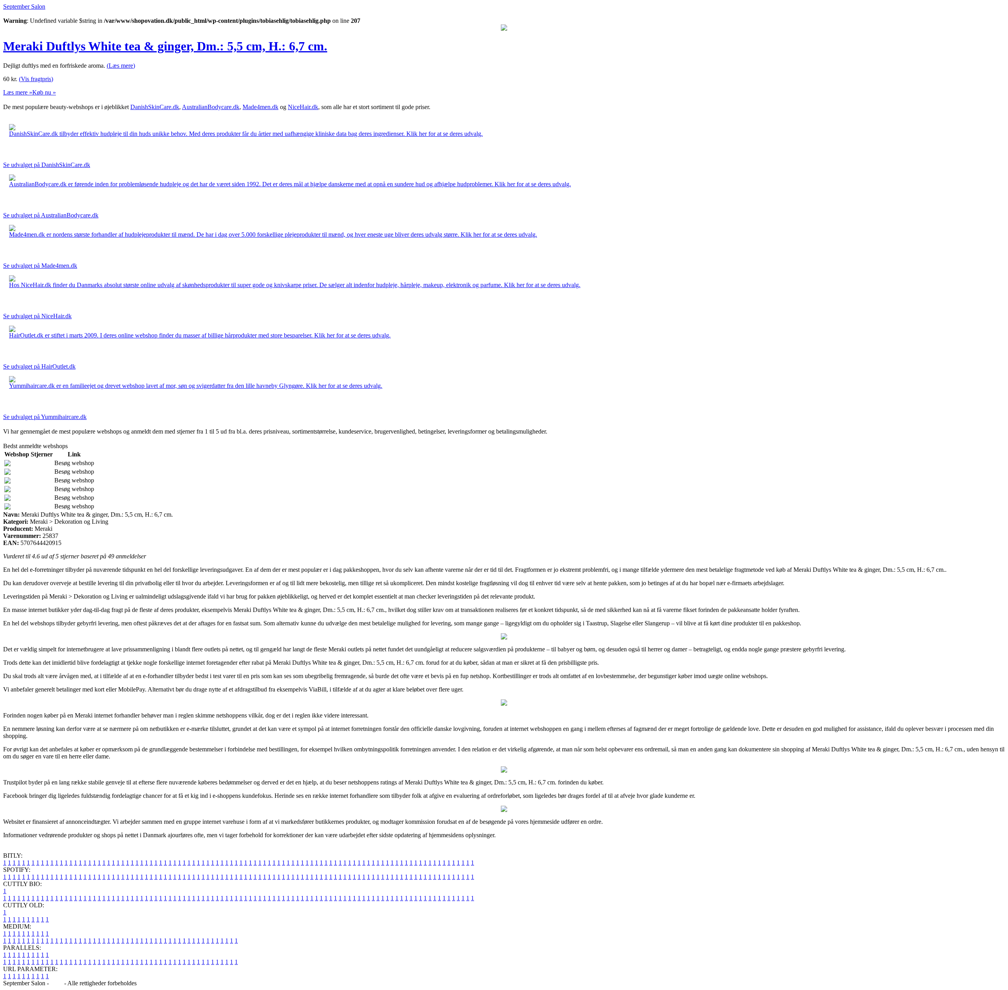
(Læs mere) (121, 65)
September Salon (24, 6)
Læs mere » (17, 92)
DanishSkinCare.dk (154, 107)
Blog (56, 983)
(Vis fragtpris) (36, 79)
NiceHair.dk (303, 107)
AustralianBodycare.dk (210, 107)
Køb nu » (44, 92)
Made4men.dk (260, 107)
